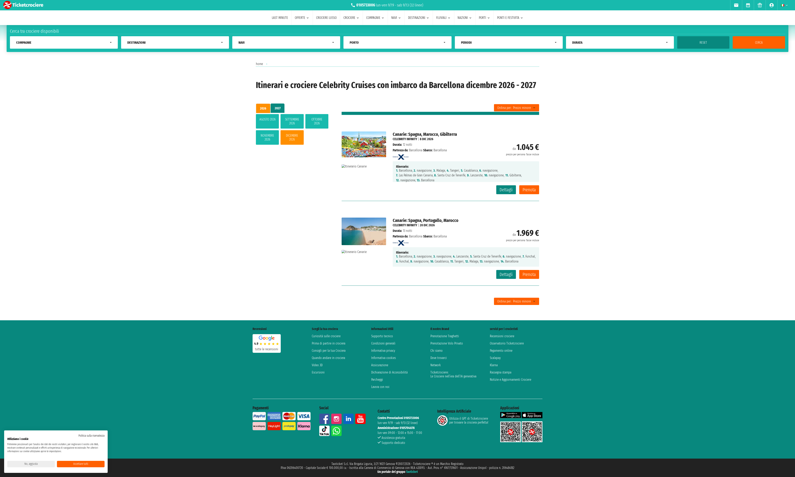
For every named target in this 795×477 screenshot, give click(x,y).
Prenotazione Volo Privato (446, 343)
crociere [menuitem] (349, 18)
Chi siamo (436, 351)
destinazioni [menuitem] (416, 18)
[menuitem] (736, 5)
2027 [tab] (278, 108)
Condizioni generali (383, 343)
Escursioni (318, 372)
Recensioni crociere (502, 336)
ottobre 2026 (316, 121)
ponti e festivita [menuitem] (508, 18)
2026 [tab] (263, 108)
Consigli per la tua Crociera (329, 351)
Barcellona (415, 150)
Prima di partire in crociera (328, 343)
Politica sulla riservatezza (91, 435)
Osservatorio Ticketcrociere (507, 343)
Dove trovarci (438, 358)
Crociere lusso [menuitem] (326, 18)
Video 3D (317, 365)
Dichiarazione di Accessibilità (389, 372)
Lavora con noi (380, 387)
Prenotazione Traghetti (444, 336)
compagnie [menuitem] (373, 18)
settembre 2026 (292, 121)
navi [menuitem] (394, 18)
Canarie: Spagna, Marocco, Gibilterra (425, 134)
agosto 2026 (267, 119)
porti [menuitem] (482, 18)
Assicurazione (379, 365)
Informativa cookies (383, 358)
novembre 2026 (267, 137)
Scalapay (495, 358)
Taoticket (412, 472)
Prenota (529, 190)
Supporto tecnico (382, 336)
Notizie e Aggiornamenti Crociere (510, 380)
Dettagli (506, 190)
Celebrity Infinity (405, 139)
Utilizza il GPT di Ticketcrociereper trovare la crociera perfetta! (468, 420)
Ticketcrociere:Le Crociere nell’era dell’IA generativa (453, 374)
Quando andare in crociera (328, 358)
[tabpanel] (292, 130)
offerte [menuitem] (300, 18)
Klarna (494, 365)
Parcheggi (377, 380)
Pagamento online (501, 351)
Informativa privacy (383, 351)
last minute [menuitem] (280, 18)
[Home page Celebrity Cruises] (401, 156)
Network (435, 365)
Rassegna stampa (500, 372)
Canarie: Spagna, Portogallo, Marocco (425, 220)
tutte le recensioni (266, 349)
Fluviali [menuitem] (441, 18)
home (259, 64)
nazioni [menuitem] (463, 18)
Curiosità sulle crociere (326, 336)
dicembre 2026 (292, 137)
